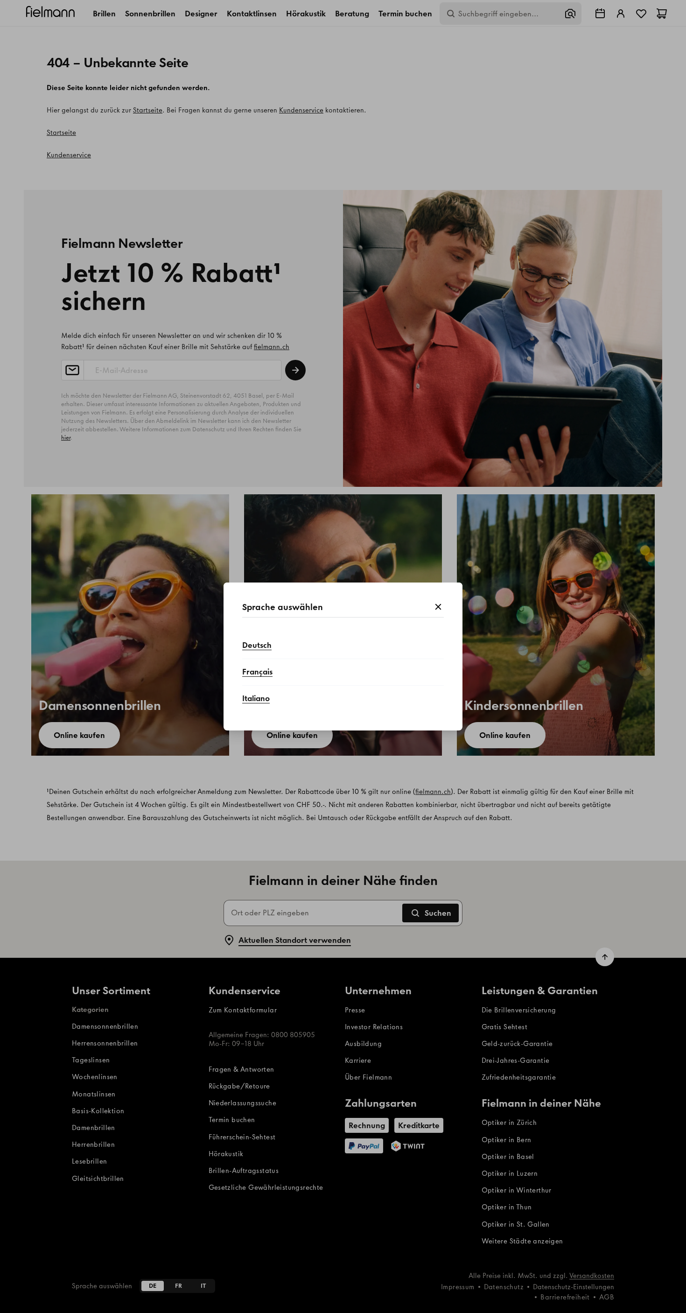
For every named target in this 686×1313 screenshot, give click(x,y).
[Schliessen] (438, 607)
